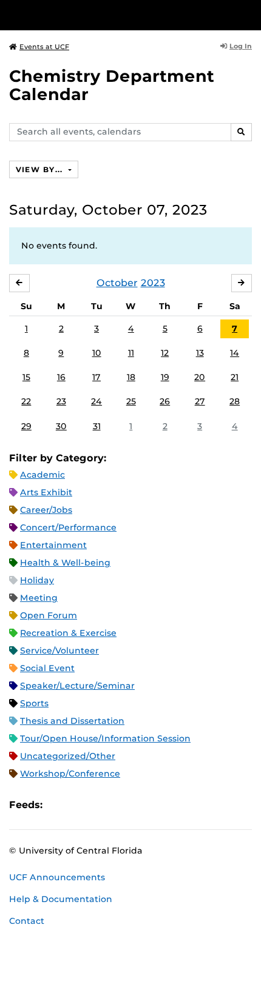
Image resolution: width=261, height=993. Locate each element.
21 (235, 377)
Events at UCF (44, 46)
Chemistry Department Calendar (111, 85)
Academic (42, 474)
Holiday (37, 580)
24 (96, 401)
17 (96, 377)
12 (165, 352)
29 (26, 426)
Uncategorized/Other (67, 756)
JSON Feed (140, 805)
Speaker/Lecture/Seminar (77, 685)
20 (199, 377)
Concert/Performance (68, 527)
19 (165, 377)
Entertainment (53, 545)
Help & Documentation (60, 899)
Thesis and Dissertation (72, 720)
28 (234, 401)
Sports (34, 703)
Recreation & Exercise (68, 632)
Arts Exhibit (46, 492)
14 (234, 352)
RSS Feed (99, 805)
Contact (26, 920)
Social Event (47, 668)
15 (26, 377)
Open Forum (48, 615)
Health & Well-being (65, 562)
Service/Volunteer (59, 650)
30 (61, 426)
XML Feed (120, 805)
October (117, 283)
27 (200, 401)
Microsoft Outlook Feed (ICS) (79, 805)
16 (61, 377)
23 (61, 401)
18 (131, 377)
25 (131, 401)
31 (97, 426)
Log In (240, 46)
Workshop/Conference (70, 773)
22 (26, 401)
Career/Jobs (46, 509)
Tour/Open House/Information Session (105, 738)
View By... (41, 169)
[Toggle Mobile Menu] (249, 14)
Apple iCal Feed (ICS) (58, 805)
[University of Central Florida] (92, 14)
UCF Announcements (57, 877)
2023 (153, 283)
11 (131, 352)
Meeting (39, 597)
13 (200, 352)
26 (165, 401)
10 (96, 352)
